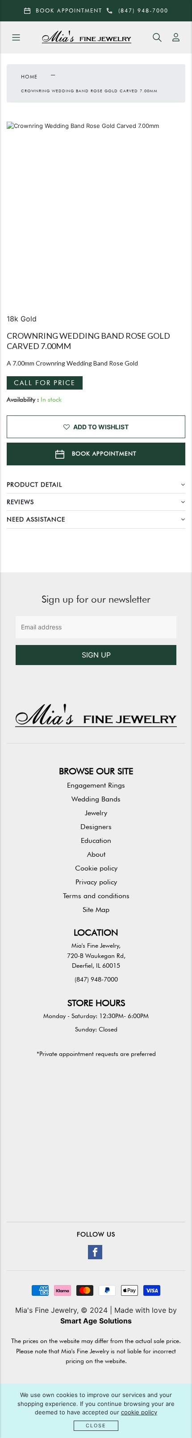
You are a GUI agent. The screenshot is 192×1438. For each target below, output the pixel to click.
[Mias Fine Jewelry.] (86, 37)
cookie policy (139, 1412)
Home (29, 77)
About (96, 854)
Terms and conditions (96, 896)
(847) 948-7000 (96, 979)
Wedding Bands (96, 799)
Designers (96, 826)
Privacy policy (96, 882)
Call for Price (44, 383)
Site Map (96, 909)
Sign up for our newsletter (96, 599)
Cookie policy (96, 868)
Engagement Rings (96, 785)
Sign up (96, 654)
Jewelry (96, 813)
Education (96, 840)
